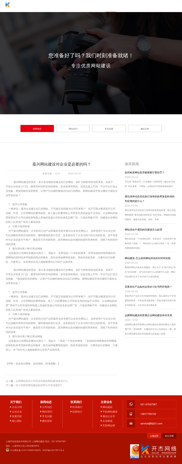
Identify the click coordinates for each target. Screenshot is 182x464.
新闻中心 (111, 6)
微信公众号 (109, 416)
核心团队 (17, 420)
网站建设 (108, 407)
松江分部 (169, 435)
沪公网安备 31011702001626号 (25, 450)
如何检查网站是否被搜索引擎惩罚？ (145, 172)
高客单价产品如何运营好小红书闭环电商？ (148, 286)
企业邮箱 (91, 6)
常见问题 (109, 128)
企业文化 (17, 411)
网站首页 (32, 6)
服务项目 (71, 6)
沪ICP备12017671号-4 (53, 450)
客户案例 (130, 6)
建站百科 (145, 128)
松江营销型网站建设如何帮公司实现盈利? (39, 385)
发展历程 (17, 416)
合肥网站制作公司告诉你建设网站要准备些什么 (42, 381)
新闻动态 (37, 128)
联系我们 (150, 6)
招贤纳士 (77, 411)
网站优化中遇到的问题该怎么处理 (143, 229)
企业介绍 (17, 407)
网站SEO (73, 128)
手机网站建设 (110, 411)
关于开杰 (52, 6)
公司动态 (47, 407)
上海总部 (154, 435)
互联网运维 (109, 425)
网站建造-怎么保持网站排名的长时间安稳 (147, 258)
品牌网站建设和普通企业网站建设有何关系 (148, 315)
